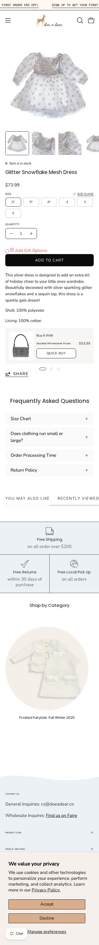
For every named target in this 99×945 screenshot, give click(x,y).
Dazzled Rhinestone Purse (53, 343)
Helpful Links (13, 832)
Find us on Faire (61, 815)
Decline (47, 918)
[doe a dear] (49, 20)
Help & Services (15, 849)
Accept (47, 904)
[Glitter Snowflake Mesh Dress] (17, 143)
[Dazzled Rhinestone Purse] (21, 346)
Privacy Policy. (46, 890)
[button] (79, 20)
